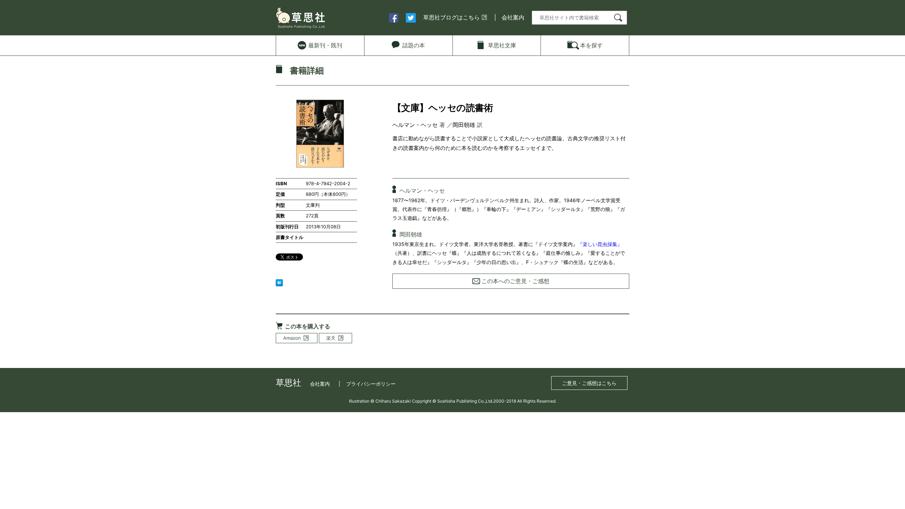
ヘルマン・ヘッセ (415, 124)
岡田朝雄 (463, 124)
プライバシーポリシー (371, 384)
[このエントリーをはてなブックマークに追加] (279, 282)
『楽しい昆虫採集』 (600, 244)
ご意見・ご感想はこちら (589, 383)
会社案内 (513, 17)
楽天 (330, 338)
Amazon (292, 338)
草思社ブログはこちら (451, 17)
